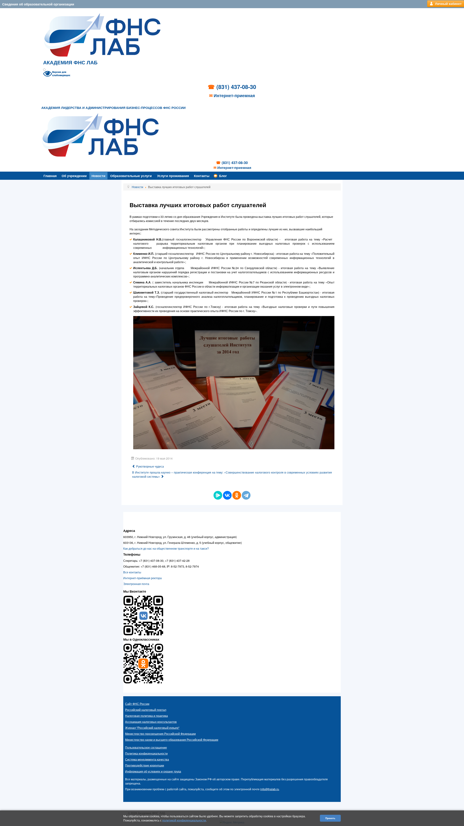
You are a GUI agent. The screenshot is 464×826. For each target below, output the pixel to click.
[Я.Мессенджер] (218, 495)
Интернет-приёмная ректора (142, 578)
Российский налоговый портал (145, 710)
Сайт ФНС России (137, 704)
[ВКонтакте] (227, 495)
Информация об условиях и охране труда (153, 771)
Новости (98, 175)
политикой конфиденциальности (184, 820)
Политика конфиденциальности (146, 753)
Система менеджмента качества (147, 759)
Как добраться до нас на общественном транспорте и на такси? (166, 548)
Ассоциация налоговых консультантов (151, 722)
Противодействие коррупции (144, 765)
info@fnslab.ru (269, 789)
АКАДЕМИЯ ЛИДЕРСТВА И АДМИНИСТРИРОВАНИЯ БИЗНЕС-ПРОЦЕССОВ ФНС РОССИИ (113, 108)
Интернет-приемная (234, 95)
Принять (330, 818)
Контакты (201, 175)
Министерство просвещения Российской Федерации (160, 734)
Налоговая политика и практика (146, 716)
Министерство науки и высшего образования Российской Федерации (171, 740)
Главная (50, 175)
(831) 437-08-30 (236, 87)
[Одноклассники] (236, 495)
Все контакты (132, 572)
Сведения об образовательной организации (38, 4)
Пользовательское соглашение (146, 747)
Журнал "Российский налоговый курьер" (152, 728)
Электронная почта (136, 584)
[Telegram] (246, 495)
